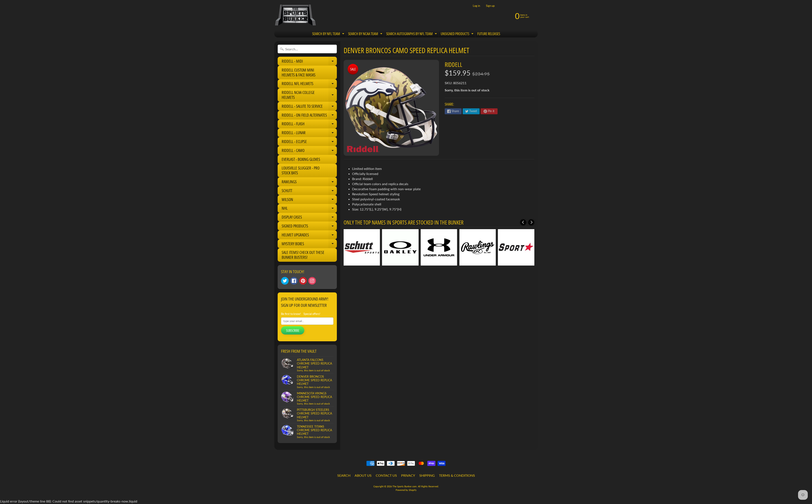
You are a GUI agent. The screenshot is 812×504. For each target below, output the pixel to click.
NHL (309, 209)
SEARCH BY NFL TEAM (328, 34)
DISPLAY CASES (309, 218)
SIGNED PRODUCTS (309, 226)
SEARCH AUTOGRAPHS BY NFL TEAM (412, 34)
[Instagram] (312, 281)
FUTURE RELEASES (488, 33)
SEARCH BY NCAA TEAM (365, 34)
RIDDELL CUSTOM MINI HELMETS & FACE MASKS (298, 72)
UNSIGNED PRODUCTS (458, 34)
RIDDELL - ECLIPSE (309, 142)
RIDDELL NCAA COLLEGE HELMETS (309, 95)
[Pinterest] (303, 281)
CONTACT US (386, 475)
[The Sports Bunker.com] (295, 14)
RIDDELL (453, 64)
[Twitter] (285, 281)
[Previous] (523, 222)
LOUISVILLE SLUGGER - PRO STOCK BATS (301, 170)
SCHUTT (309, 191)
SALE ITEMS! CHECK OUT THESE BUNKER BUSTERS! (303, 255)
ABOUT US (363, 475)
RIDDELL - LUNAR (309, 133)
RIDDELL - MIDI (309, 62)
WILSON (309, 200)
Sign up (490, 5)
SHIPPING (427, 475)
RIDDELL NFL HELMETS (309, 84)
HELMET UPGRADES (309, 235)
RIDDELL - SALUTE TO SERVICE (309, 107)
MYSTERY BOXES (309, 244)
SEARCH (343, 475)
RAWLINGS (309, 182)
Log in (476, 5)
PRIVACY (408, 475)
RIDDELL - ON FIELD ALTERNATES (309, 116)
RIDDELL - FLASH (309, 124)
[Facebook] (294, 281)
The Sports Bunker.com (404, 486)
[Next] (531, 222)
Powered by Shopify (406, 490)
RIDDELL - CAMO (309, 151)
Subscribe (292, 330)
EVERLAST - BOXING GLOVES (301, 159)
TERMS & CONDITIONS (457, 475)
